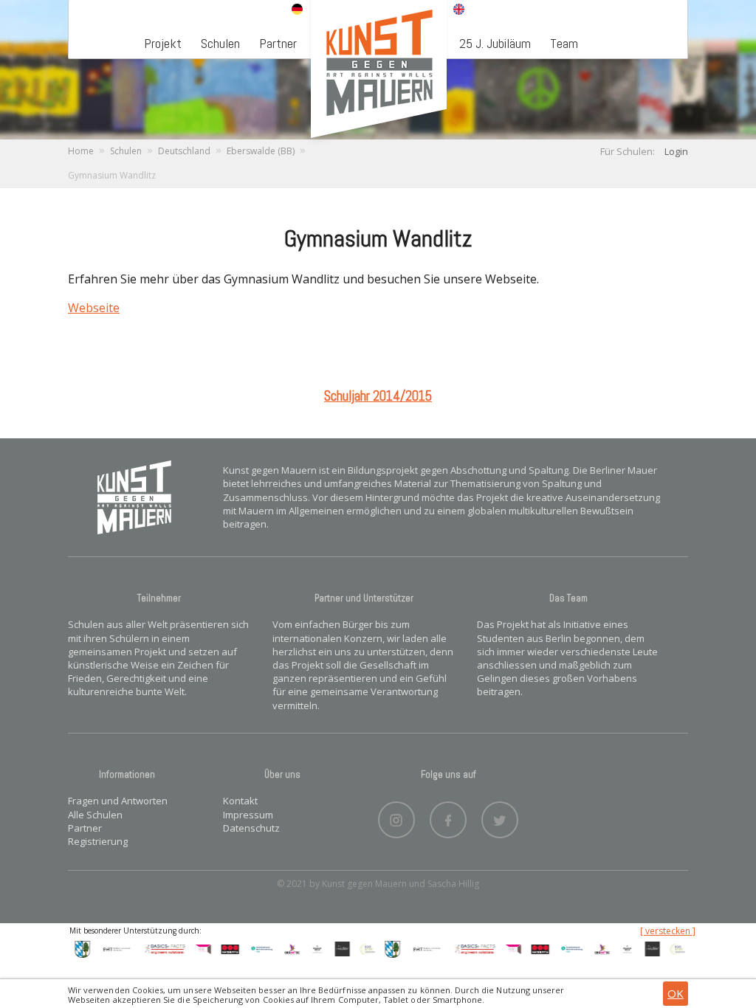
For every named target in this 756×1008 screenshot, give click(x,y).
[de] (297, 10)
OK (675, 993)
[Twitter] (499, 816)
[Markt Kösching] (76, 948)
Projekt (163, 43)
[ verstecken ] (667, 931)
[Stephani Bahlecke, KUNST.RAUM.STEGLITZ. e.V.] (197, 948)
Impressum (248, 814)
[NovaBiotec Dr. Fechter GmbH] (361, 948)
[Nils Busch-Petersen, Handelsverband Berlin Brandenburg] (256, 948)
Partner (278, 43)
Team (564, 43)
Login (676, 151)
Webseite (94, 308)
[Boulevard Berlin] (310, 948)
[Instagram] (396, 816)
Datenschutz (251, 828)
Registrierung (98, 841)
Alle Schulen (95, 814)
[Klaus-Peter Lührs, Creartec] (285, 948)
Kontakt (240, 800)
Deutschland (184, 151)
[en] (459, 10)
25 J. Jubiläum (495, 43)
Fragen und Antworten (118, 800)
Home (81, 151)
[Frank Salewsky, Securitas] (224, 948)
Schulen (220, 43)
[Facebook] (448, 816)
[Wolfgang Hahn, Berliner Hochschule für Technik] (110, 948)
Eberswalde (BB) (261, 151)
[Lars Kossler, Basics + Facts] (158, 948)
